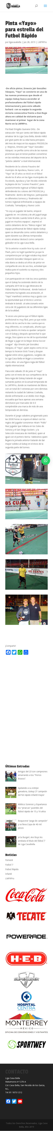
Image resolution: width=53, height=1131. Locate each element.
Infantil (8, 873)
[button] (45, 460)
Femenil (9, 860)
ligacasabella (15, 42)
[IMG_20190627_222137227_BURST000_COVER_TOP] (26, 589)
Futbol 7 (9, 864)
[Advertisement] (26, 684)
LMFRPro (42, 42)
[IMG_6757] (26, 483)
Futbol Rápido (12, 869)
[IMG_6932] (26, 554)
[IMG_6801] (26, 519)
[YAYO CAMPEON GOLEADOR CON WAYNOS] (26, 624)
